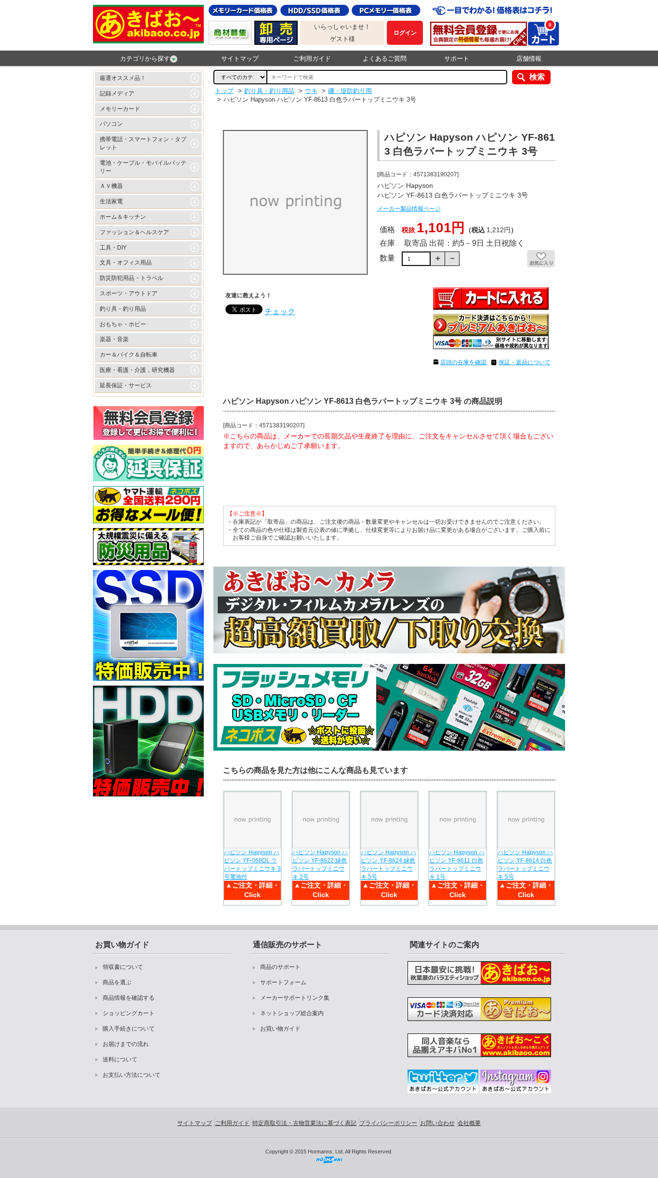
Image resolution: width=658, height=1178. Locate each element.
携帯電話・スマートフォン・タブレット (143, 143)
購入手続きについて (129, 1028)
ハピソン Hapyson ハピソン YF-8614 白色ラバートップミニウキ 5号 (525, 864)
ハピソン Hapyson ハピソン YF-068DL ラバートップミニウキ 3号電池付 (252, 864)
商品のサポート (280, 967)
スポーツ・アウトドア (129, 293)
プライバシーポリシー (388, 1123)
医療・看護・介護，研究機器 (137, 370)
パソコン (111, 123)
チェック (279, 311)
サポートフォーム (283, 982)
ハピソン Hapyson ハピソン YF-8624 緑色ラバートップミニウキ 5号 (388, 864)
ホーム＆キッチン (123, 216)
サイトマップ (240, 58)
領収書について (123, 967)
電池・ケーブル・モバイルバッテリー (143, 166)
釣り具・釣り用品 (123, 308)
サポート (456, 58)
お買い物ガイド (280, 1028)
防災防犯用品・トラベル (131, 278)
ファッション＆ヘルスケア (134, 232)
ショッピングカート (129, 1013)
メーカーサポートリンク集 (294, 997)
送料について (120, 1059)
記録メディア (117, 93)
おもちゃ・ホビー (123, 324)
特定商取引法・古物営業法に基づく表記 (304, 1123)
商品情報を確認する (129, 997)
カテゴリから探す (145, 58)
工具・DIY (113, 247)
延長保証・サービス (126, 385)
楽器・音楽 (114, 339)
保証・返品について (525, 362)
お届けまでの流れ (126, 1044)
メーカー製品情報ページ (409, 208)
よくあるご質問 (385, 58)
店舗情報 (528, 58)
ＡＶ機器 (111, 186)
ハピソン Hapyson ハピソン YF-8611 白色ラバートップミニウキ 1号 (457, 864)
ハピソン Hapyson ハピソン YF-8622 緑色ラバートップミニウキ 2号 (320, 864)
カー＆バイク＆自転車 (129, 354)
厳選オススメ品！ (123, 78)
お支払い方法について (131, 1075)
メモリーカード (120, 109)
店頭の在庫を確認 (463, 362)
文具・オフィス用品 (126, 262)
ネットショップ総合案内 (292, 1013)
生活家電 (111, 201)
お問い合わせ (437, 1123)
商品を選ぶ (117, 982)
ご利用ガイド (312, 58)
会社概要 (469, 1123)
